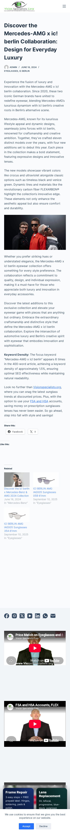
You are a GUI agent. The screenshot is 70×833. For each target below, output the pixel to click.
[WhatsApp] (45, 615)
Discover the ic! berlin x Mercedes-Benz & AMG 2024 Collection (16, 492)
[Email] (52, 615)
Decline (43, 826)
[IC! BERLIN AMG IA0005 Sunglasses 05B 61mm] (46, 479)
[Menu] (64, 6)
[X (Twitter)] (22, 615)
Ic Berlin (24, 71)
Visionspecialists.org (47, 387)
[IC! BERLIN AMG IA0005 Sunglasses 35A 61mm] (17, 515)
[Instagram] (14, 615)
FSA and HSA (39, 401)
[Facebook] (6, 615)
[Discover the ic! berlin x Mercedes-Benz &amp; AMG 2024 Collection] (17, 479)
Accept (26, 826)
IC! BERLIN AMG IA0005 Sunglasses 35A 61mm (15, 527)
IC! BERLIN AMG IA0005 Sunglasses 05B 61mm (44, 492)
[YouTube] (29, 615)
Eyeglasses (11, 71)
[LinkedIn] (37, 615)
